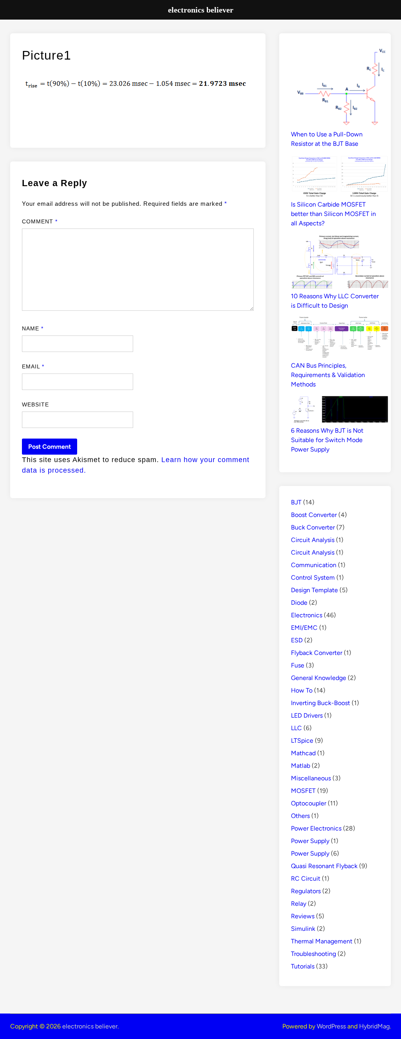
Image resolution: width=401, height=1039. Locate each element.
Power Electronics (316, 828)
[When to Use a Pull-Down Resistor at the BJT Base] (340, 87)
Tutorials (302, 966)
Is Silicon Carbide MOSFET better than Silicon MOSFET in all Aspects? (333, 214)
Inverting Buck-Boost (320, 703)
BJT (296, 502)
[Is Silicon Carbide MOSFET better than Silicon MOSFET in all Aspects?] (340, 177)
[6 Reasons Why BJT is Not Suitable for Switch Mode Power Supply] (340, 410)
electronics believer (89, 1026)
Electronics (306, 615)
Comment (40, 221)
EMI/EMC (304, 627)
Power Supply (310, 841)
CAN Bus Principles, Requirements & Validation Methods (328, 375)
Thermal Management (321, 941)
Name (32, 328)
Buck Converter (313, 527)
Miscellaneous (311, 778)
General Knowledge (318, 678)
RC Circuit (305, 878)
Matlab (300, 765)
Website (35, 404)
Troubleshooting (313, 953)
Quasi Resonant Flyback (324, 866)
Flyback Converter (316, 652)
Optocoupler (308, 803)
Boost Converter (314, 515)
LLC (296, 728)
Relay (298, 903)
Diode (299, 602)
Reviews (302, 916)
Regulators (306, 891)
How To (301, 690)
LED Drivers (307, 715)
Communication (313, 565)
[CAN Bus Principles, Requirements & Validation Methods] (340, 339)
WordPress (331, 1026)
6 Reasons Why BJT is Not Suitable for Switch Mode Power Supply (327, 440)
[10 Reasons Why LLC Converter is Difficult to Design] (340, 263)
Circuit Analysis (312, 540)
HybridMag (374, 1026)
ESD (297, 640)
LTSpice (302, 740)
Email (33, 366)
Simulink (303, 928)
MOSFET (303, 790)
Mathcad (303, 753)
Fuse (297, 665)
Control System (313, 577)
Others (300, 816)
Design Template (314, 590)
